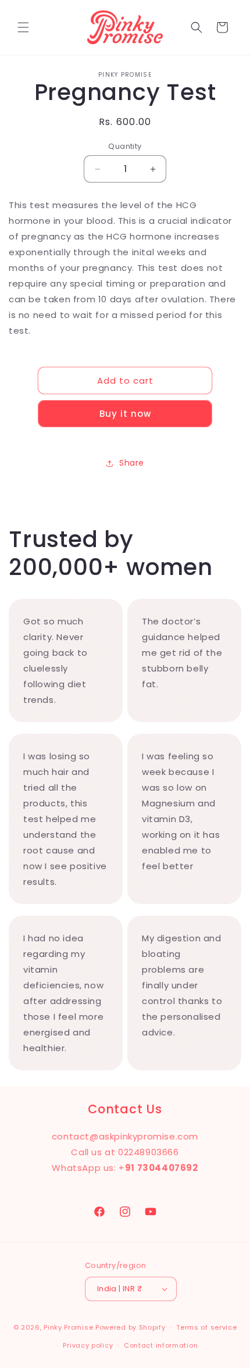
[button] (23, 27)
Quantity (124, 146)
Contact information (161, 1345)
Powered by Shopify (130, 1327)
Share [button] (131, 463)
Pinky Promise (68, 1327)
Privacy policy (88, 1345)
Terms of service (206, 1327)
